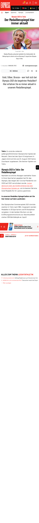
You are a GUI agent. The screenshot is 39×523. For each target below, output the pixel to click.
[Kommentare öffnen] (37, 167)
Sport (7, 12)
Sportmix (13, 12)
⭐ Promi (32, 8)
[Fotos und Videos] (27, 3)
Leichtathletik (29, 12)
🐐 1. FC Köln (15, 8)
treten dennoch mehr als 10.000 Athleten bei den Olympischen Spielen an (17, 185)
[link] (5, 5)
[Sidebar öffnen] (35, 3)
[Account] (30, 3)
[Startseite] (2, 12)
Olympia (20, 12)
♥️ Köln (24, 8)
